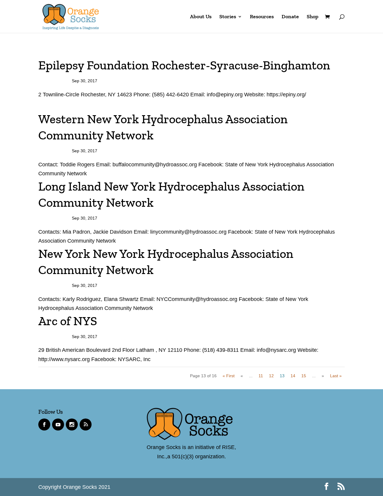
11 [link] (261, 375)
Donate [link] (290, 17)
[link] (70, 16)
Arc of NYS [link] (67, 321)
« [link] (242, 375)
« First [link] (229, 375)
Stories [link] (227, 17)
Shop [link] (312, 17)
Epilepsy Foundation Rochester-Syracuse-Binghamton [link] (184, 65)
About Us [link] (201, 17)
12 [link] (271, 375)
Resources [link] (262, 17)
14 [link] (293, 375)
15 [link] (303, 375)
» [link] (323, 375)
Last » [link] (336, 375)
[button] (326, 487)
